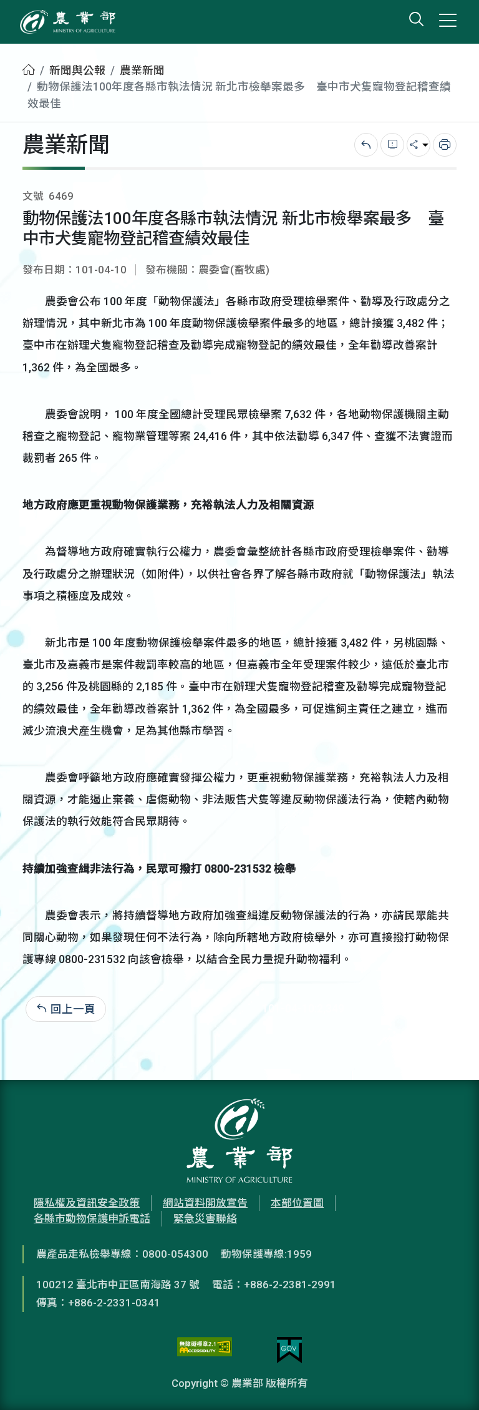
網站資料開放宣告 (205, 1203)
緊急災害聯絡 (205, 1218)
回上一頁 (73, 1008)
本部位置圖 (297, 1203)
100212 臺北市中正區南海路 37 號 (118, 1284)
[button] (451, 1382)
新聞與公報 (77, 70)
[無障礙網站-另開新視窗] (204, 1350)
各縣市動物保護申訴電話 (92, 1218)
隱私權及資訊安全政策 (87, 1203)
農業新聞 (142, 70)
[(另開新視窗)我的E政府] (289, 1350)
